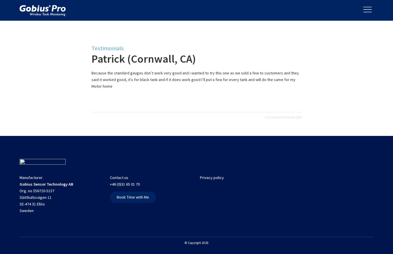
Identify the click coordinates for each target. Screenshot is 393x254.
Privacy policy (212, 177)
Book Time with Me (133, 197)
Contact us (119, 177)
